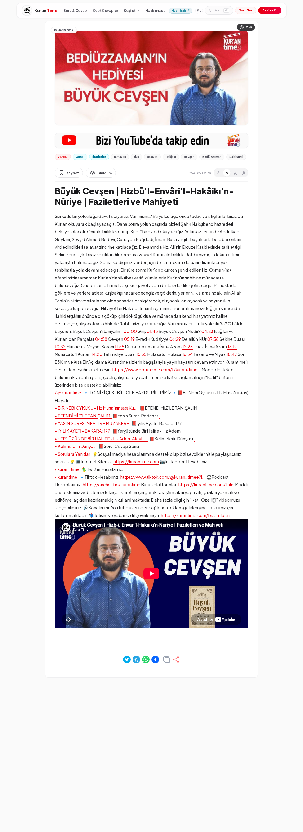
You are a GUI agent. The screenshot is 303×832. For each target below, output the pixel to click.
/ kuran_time (68, 469)
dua (136, 157)
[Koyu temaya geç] (199, 10)
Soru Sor (245, 10)
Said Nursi (236, 157)
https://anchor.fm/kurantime (111, 484)
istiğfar (171, 157)
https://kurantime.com (136, 461)
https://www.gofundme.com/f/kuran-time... (156, 369)
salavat (152, 157)
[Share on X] (127, 659)
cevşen (189, 157)
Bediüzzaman (211, 157)
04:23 (207, 331)
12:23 (187, 346)
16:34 (187, 354)
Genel (80, 157)
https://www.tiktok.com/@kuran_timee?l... (163, 477)
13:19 (232, 346)
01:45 (152, 331)
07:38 (213, 339)
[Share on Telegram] (136, 659)
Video (63, 157)
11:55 (119, 346)
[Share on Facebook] (155, 659)
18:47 (231, 354)
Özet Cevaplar (105, 10)
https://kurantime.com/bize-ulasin (195, 515)
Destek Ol (269, 10)
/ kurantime (67, 477)
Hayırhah (179, 10)
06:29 (175, 339)
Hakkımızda (156, 10)
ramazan (120, 157)
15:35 (141, 354)
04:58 (101, 339)
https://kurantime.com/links (206, 484)
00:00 (130, 331)
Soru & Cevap (75, 10)
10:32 (60, 346)
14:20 (96, 354)
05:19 (129, 339)
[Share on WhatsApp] (146, 659)
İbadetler (99, 157)
